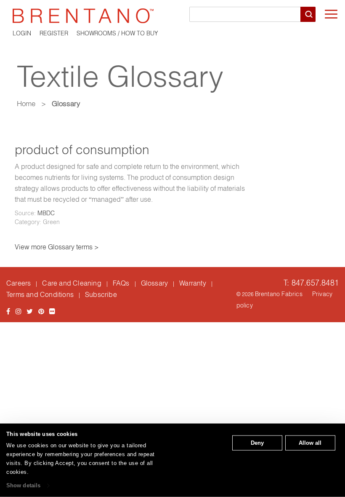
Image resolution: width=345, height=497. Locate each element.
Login (22, 33)
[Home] (172, 15)
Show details (23, 485)
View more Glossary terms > (57, 247)
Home (26, 103)
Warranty (192, 283)
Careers (18, 283)
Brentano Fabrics (279, 294)
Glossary (154, 283)
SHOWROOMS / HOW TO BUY (117, 33)
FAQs (121, 283)
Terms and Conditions (40, 294)
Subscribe (101, 294)
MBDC (46, 213)
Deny (257, 443)
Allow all (310, 443)
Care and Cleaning (71, 283)
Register (54, 33)
